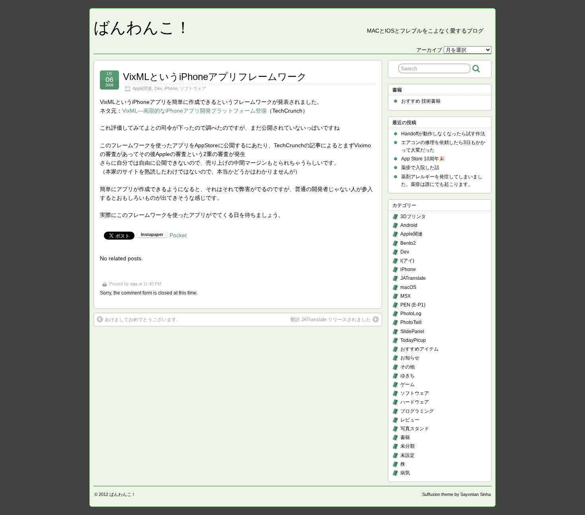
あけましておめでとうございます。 (143, 319)
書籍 (405, 437)
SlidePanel (412, 331)
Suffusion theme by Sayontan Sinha (456, 494)
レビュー (409, 420)
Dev (158, 88)
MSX (405, 296)
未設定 (407, 455)
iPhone (170, 88)
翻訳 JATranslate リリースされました (331, 319)
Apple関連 (142, 88)
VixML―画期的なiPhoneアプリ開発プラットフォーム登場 (194, 110)
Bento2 (408, 243)
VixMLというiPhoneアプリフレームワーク (215, 76)
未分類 (407, 446)
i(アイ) (407, 260)
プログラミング (417, 411)
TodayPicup (413, 340)
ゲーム (407, 384)
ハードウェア (414, 402)
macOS (408, 287)
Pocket (178, 235)
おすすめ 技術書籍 (421, 101)
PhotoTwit (410, 322)
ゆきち (407, 375)
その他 (407, 367)
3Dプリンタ (413, 216)
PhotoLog (410, 313)
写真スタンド (414, 428)
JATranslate (413, 278)
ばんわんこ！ (142, 27)
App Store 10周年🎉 (423, 159)
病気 (405, 473)
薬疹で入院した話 (420, 167)
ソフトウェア (193, 88)
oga (133, 283)
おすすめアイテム (419, 349)
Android (408, 225)
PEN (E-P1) (412, 305)
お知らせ (409, 358)
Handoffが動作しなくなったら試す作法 (443, 134)
